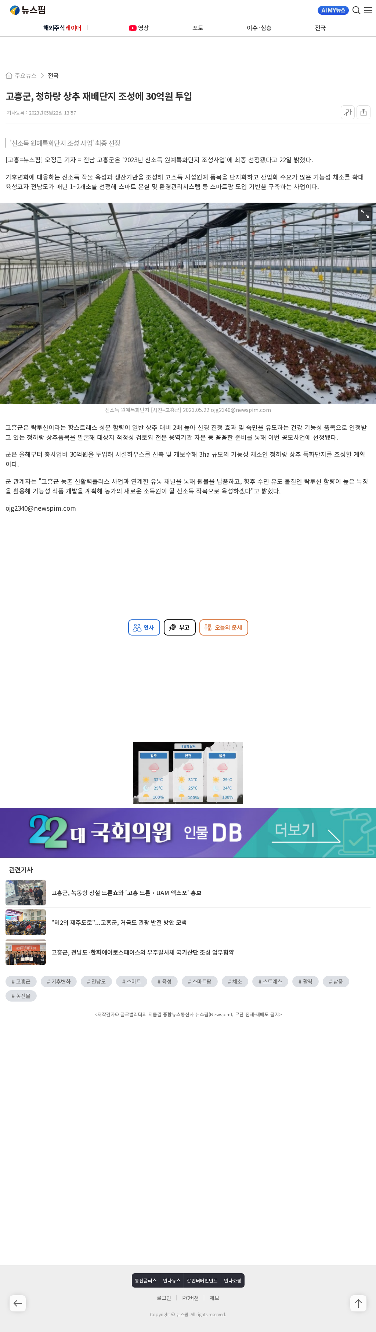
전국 (320, 27)
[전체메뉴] (370, 10)
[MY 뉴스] (333, 10)
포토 (197, 27)
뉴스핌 (27, 10)
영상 (143, 27)
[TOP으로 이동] (358, 1303)
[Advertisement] (188, 1082)
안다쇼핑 (233, 1280)
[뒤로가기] (17, 1303)
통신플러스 (146, 1280)
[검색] (356, 10)
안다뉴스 (172, 1280)
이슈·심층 (259, 27)
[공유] (363, 112)
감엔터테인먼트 (202, 1280)
